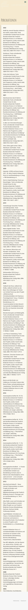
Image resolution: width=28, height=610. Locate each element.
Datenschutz (16, 600)
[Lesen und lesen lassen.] (1, 2)
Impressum (23, 600)
